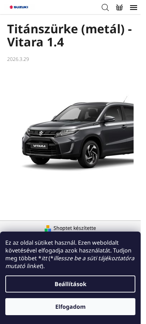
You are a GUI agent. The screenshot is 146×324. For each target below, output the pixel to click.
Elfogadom (70, 307)
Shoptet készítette (75, 227)
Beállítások (70, 284)
